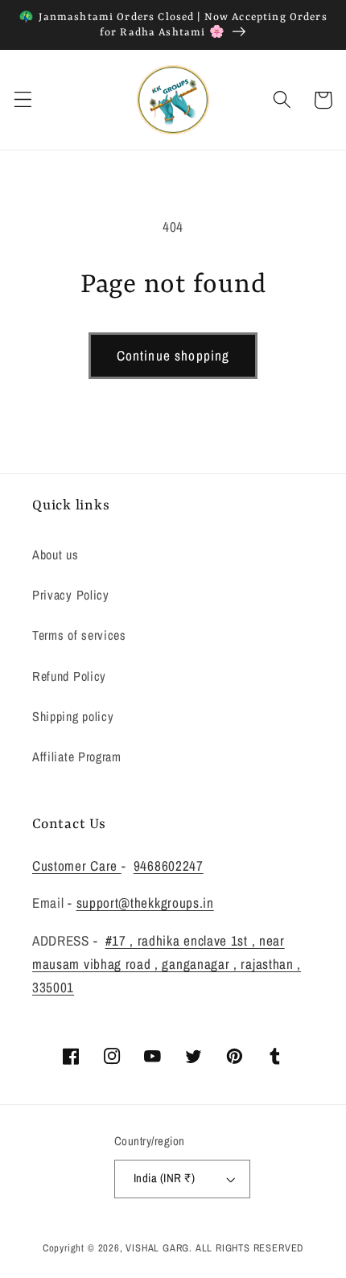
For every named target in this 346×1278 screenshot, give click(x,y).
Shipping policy (72, 716)
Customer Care (77, 865)
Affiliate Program (77, 756)
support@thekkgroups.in (145, 902)
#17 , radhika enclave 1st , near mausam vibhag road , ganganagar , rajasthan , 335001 (166, 964)
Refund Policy (69, 676)
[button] (22, 100)
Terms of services (79, 635)
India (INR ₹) (164, 1178)
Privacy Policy (70, 595)
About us (55, 554)
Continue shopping (173, 355)
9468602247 (169, 865)
